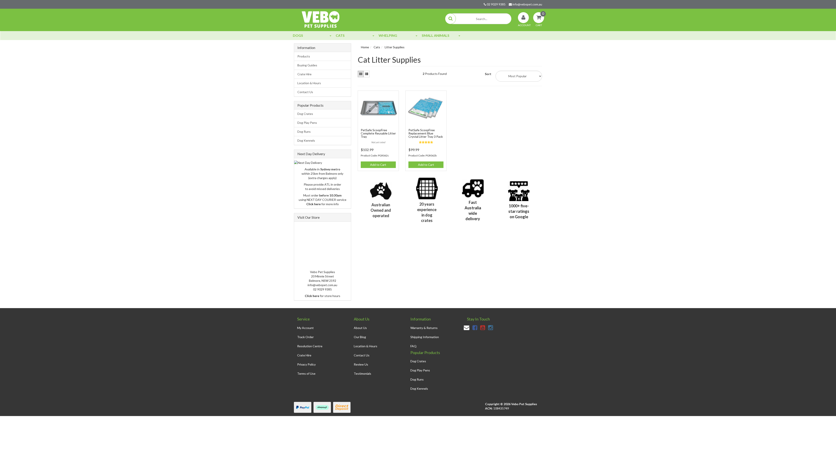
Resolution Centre (309, 346)
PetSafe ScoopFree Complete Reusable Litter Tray (378, 133)
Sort (488, 74)
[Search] (450, 18)
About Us (360, 328)
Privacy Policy (306, 364)
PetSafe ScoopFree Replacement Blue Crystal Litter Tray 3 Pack (425, 133)
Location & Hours (309, 83)
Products (303, 56)
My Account (305, 328)
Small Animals (435, 35)
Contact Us (305, 92)
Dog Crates (305, 114)
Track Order (305, 337)
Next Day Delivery (311, 154)
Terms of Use (306, 373)
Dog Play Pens (307, 122)
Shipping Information (424, 337)
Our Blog (360, 337)
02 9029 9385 (496, 4)
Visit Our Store (308, 217)
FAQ (413, 346)
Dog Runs (304, 131)
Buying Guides (307, 65)
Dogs (298, 35)
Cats (340, 35)
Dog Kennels (306, 140)
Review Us (361, 364)
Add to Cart (378, 164)
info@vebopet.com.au (527, 4)
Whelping (388, 35)
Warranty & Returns (424, 328)
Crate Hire (304, 74)
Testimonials (362, 373)
